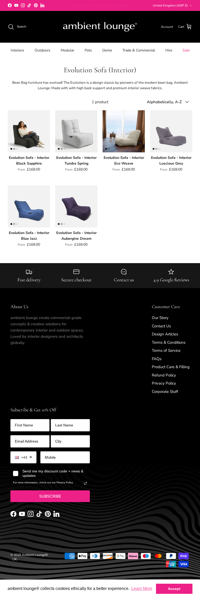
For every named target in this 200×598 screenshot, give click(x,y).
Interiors (17, 50)
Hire (168, 50)
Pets (88, 50)
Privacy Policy (164, 383)
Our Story (160, 317)
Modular (67, 50)
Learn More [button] (141, 588)
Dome (107, 50)
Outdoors (42, 50)
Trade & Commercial (138, 50)
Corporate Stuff (165, 391)
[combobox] (23, 457)
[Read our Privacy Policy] (85, 483)
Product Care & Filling (171, 366)
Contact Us (161, 326)
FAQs (156, 358)
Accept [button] (174, 589)
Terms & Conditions (168, 342)
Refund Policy (164, 375)
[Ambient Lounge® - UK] (100, 27)
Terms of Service (166, 350)
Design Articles (165, 334)
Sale (186, 50)
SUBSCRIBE (50, 496)
